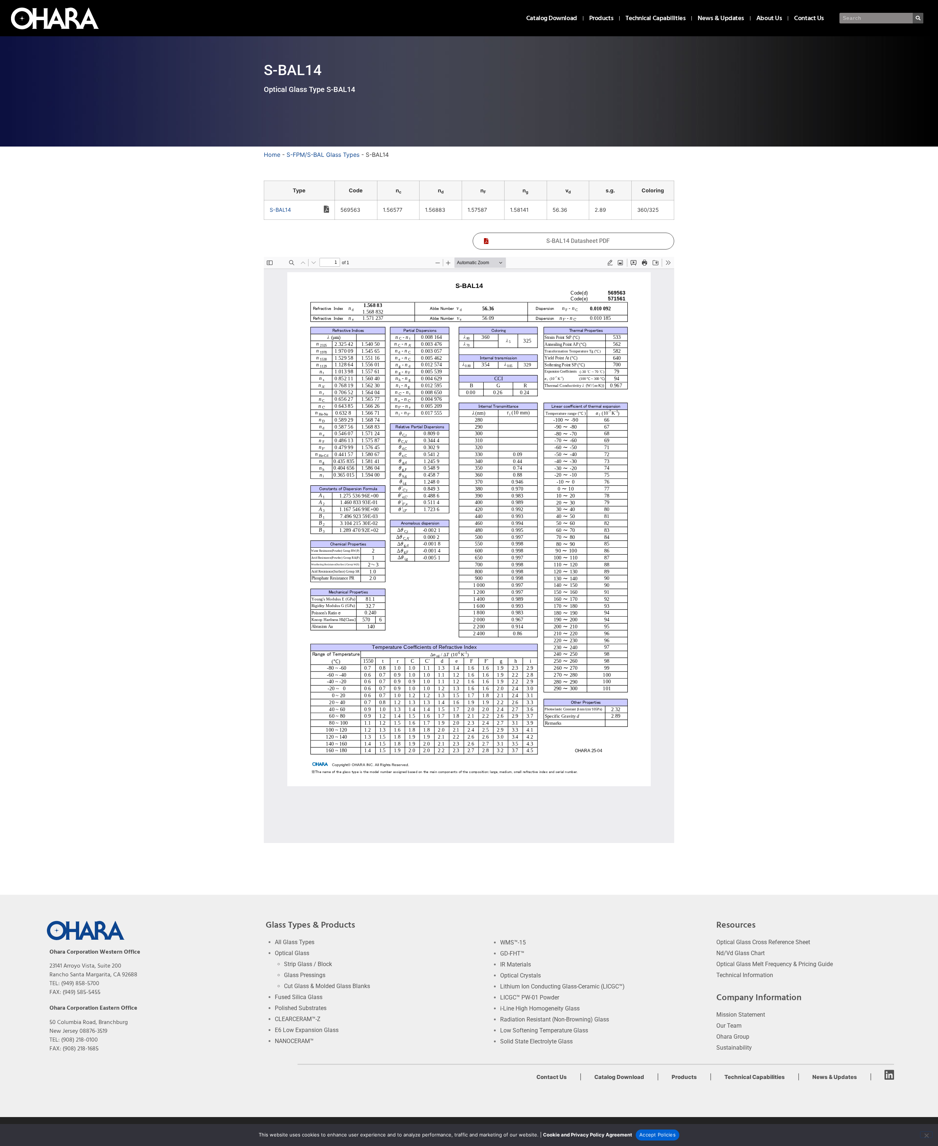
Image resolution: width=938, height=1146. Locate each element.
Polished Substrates (300, 1008)
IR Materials (515, 964)
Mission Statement (740, 1014)
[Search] (918, 18)
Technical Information (744, 975)
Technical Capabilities (655, 18)
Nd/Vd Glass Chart (740, 953)
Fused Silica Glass (298, 997)
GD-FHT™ (512, 953)
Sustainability (734, 1047)
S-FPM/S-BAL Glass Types (323, 154)
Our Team (729, 1025)
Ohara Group (732, 1036)
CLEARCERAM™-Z (298, 1019)
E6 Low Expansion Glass (307, 1030)
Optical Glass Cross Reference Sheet (763, 942)
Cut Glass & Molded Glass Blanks (327, 986)
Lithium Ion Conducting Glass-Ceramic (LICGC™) (562, 986)
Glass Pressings (304, 975)
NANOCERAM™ (294, 1041)
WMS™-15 (513, 942)
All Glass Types (294, 942)
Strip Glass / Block (308, 964)
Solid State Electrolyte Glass (536, 1041)
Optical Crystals (520, 975)
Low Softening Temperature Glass (544, 1030)
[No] (926, 1134)
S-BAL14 (280, 210)
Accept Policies (657, 1135)
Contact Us (809, 18)
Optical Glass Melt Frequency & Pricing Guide (774, 964)
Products (601, 18)
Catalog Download (551, 18)
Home (272, 154)
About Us (769, 18)
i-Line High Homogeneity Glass (540, 1008)
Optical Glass (292, 953)
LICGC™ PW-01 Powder (529, 997)
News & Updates (721, 18)
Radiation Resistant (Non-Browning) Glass (554, 1019)
